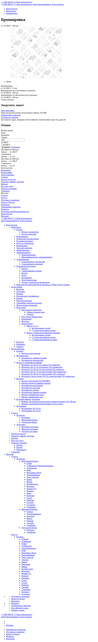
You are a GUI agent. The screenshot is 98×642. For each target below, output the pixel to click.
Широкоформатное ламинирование (36, 257)
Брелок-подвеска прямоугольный (35, 383)
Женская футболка (29, 420)
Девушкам (25, 564)
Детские (25, 560)
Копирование (22, 236)
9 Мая (29, 463)
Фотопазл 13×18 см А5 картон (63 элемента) (40, 365)
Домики (30, 314)
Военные (30, 495)
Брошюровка (11, 13)
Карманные (26, 319)
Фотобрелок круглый (30, 388)
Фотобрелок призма (30, 390)
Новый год (26, 573)
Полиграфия (6, 172)
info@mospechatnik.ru (42, 4)
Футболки (20, 459)
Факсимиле (21, 450)
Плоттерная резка (29, 280)
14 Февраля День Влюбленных (40, 466)
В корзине (15, 147)
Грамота (19, 346)
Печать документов (29, 232)
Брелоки (20, 379)
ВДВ (29, 470)
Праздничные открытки (26, 305)
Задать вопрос (58, 4)
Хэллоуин (31, 505)
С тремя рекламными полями (44, 340)
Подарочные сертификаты (27, 296)
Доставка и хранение (10, 200)
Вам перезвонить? (24, 2)
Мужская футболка (29, 461)
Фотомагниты (22, 356)
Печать (19, 230)
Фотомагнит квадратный (32, 360)
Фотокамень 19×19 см (31, 408)
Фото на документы (25, 243)
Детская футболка (29, 422)
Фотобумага (26, 278)
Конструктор (11, 9)
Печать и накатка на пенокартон (35, 282)
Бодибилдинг (32, 484)
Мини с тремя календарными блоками (43, 333)
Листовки (20, 291)
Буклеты (20, 342)
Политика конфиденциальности (15, 211)
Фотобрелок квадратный (32, 385)
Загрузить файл (7, 110)
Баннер (24, 269)
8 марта (30, 512)
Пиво (29, 493)
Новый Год (31, 489)
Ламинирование (23, 252)
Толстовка (20, 424)
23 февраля (26, 541)
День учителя (32, 477)
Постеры (25, 321)
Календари (21, 307)
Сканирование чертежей (32, 264)
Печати (19, 445)
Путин (24, 583)
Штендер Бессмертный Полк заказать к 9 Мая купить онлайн (43, 285)
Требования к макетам (10, 115)
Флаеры (19, 294)
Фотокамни (21, 406)
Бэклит (24, 273)
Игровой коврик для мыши (28, 399)
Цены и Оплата (8, 202)
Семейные (31, 507)
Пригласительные (24, 301)
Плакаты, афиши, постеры (12, 182)
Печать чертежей (28, 234)
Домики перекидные (36, 312)
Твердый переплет (24, 248)
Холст (24, 275)
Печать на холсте (8, 179)
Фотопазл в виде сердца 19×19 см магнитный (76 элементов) (48, 376)
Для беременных (34, 514)
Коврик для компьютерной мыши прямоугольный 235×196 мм (48, 401)
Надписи (30, 486)
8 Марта (24, 539)
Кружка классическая (30, 353)
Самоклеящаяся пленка (31, 271)
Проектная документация (27, 239)
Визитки (20, 289)
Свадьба (30, 502)
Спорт (29, 498)
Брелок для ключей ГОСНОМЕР (35, 381)
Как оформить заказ (19, 608)
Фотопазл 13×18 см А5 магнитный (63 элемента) (42, 369)
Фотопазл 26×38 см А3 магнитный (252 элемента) (43, 374)
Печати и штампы (9, 189)
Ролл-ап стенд (7, 186)
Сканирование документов (33, 262)
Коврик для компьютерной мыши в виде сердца (42, 404)
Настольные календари (31, 310)
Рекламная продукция (25, 266)
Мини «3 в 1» (32, 326)
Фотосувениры (7, 175)
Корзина (9, 625)
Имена (29, 482)
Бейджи (4, 184)
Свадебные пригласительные (29, 303)
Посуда (4, 198)
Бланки (19, 298)
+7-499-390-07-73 (8, 2)
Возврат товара (17, 610)
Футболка (20, 415)
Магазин (5, 216)
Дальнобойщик (33, 475)
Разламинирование (24, 241)
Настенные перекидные (31, 317)
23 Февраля (31, 468)
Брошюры (20, 344)
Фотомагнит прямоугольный (34, 358)
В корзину (6, 147)
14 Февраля (26, 546)
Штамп (19, 447)
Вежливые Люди (34, 473)
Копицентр (11, 11)
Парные (30, 491)
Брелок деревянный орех (32, 397)
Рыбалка (30, 500)
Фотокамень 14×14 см (31, 411)
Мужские (25, 571)
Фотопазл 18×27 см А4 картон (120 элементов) (41, 367)
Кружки (19, 351)
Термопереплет (23, 250)
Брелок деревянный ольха (32, 395)
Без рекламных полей (41, 328)
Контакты (5, 205)
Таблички (5, 191)
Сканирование (22, 259)
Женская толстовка (29, 429)
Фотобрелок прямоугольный (33, 392)
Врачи (29, 479)
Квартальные (27, 324)
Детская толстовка (29, 431)
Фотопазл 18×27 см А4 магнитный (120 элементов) (43, 372)
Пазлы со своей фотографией (29, 363)
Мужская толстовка (30, 427)
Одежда (4, 177)
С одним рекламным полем (44, 330)
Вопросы (5, 209)
